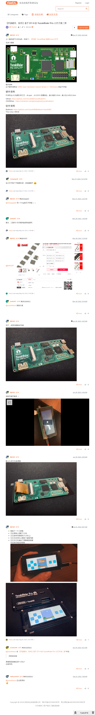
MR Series (13, 27)
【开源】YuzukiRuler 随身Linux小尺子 (44, 39)
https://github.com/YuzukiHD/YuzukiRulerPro (29, 99)
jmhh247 (15, 218)
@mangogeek (25, 199)
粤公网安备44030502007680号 (73, 702)
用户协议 (46, 706)
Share (80, 171)
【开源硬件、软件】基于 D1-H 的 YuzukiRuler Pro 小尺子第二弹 (42, 651)
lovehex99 (15, 647)
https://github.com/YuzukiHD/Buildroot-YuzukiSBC (32, 109)
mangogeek (16, 179)
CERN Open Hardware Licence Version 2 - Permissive (38, 87)
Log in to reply (83, 27)
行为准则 (38, 706)
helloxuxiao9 (16, 676)
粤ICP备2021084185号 (50, 702)
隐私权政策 (55, 706)
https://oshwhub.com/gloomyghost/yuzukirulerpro (35, 101)
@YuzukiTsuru (26, 301)
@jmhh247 (24, 238)
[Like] (85, 171)
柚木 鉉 (14, 35)
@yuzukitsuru (11, 305)
